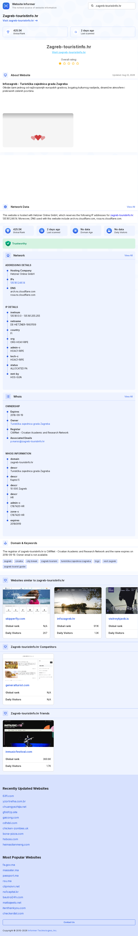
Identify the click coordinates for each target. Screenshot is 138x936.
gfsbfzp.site (10, 812)
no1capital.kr (11, 891)
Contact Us (69, 922)
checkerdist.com (13, 913)
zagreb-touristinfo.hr (121, 215)
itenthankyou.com (14, 908)
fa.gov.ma (9, 864)
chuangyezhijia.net (14, 806)
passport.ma (11, 875)
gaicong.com (11, 817)
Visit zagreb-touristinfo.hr (18, 20)
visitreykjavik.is (119, 618)
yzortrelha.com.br (14, 801)
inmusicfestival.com (19, 751)
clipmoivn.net (11, 886)
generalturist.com (17, 685)
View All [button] (131, 206)
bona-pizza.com (13, 833)
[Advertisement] (69, 103)
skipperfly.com (15, 618)
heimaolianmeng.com (16, 844)
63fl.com (8, 796)
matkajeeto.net (12, 902)
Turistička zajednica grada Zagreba (30, 423)
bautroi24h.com (13, 897)
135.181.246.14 (17, 282)
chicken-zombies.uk (15, 828)
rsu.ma (7, 881)
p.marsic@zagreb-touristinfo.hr (27, 441)
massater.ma (11, 870)
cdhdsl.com (10, 823)
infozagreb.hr (66, 618)
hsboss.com (10, 839)
